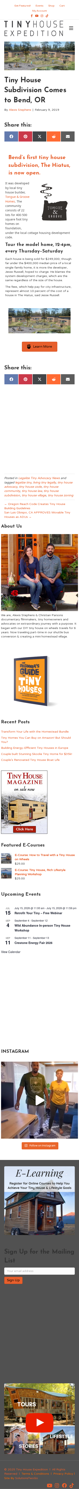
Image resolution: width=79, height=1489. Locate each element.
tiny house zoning (60, 495)
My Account (39, 10)
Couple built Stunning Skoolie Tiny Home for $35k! (36, 754)
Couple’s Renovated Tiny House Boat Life (30, 760)
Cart (62, 5)
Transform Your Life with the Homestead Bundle (35, 731)
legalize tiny (23, 482)
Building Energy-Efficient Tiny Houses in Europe (34, 748)
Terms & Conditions (35, 1474)
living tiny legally (44, 482)
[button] (49, 1485)
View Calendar (10, 952)
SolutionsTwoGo (26, 1478)
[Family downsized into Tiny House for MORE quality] (39, 1100)
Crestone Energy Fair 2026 (33, 943)
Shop (51, 5)
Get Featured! (22, 5)
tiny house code (30, 487)
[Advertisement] (39, 430)
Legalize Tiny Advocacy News (39, 478)
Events (39, 5)
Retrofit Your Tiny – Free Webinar (38, 913)
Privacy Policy (63, 1474)
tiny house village (34, 495)
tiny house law (32, 491)
